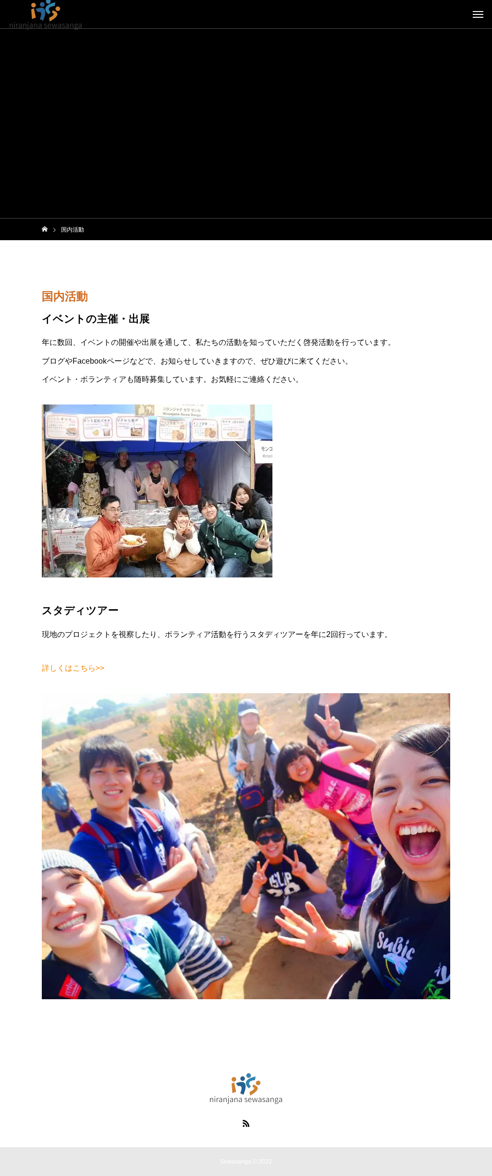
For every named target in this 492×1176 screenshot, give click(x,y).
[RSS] (246, 1123)
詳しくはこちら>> (73, 668)
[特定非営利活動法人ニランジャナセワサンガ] (246, 1088)
